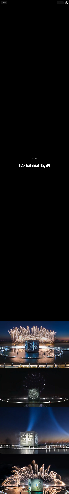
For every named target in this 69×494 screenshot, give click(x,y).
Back (4, 2)
